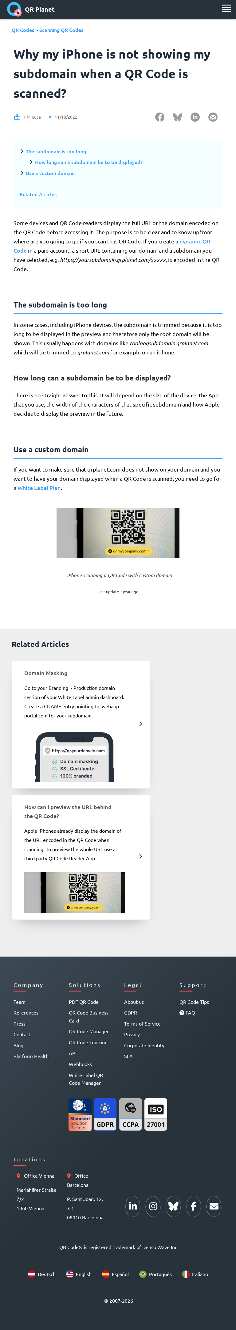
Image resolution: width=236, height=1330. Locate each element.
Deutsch (47, 1274)
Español (120, 1274)
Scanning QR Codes (61, 29)
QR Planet (40, 9)
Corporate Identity (144, 1045)
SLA (128, 1056)
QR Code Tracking (88, 1042)
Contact (22, 1034)
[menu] (226, 8)
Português (160, 1274)
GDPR (130, 1012)
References (26, 1012)
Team (20, 1002)
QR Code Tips (194, 1002)
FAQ (189, 1012)
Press (20, 1023)
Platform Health (31, 1056)
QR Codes (23, 29)
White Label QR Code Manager (86, 1079)
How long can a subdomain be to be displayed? (89, 162)
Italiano (200, 1274)
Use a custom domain (50, 173)
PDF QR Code (84, 1002)
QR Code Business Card (88, 1016)
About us (134, 1002)
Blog (18, 1045)
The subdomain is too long (56, 151)
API (73, 1053)
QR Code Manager (89, 1031)
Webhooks (80, 1064)
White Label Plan (39, 487)
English (84, 1274)
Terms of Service (142, 1023)
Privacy (132, 1034)
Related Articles (38, 194)
